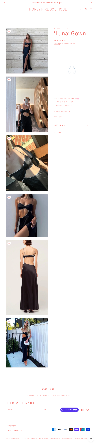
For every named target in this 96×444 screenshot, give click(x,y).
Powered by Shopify (31, 438)
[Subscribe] (45, 409)
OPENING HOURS (43, 395)
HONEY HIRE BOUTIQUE (18, 438)
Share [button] (59, 132)
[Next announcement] (91, 2)
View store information (65, 105)
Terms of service (55, 438)
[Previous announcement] (4, 2)
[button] (4, 9)
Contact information (80, 438)
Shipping (57, 44)
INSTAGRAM (30, 395)
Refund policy (43, 438)
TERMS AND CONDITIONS (61, 395)
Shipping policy (67, 438)
